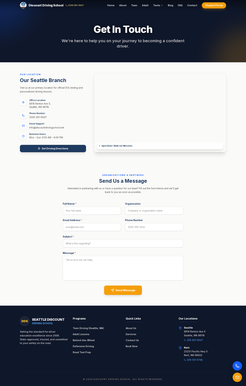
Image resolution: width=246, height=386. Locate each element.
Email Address (72, 220)
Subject (68, 236)
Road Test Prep (82, 352)
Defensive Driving (83, 346)
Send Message (125, 290)
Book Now (132, 346)
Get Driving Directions (55, 148)
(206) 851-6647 (76, 5)
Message (69, 253)
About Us (131, 328)
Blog (170, 5)
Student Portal (214, 5)
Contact (192, 5)
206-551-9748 (195, 359)
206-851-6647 (195, 340)
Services (131, 334)
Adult (145, 5)
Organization (133, 203)
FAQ (180, 5)
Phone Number (134, 220)
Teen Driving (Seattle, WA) (88, 328)
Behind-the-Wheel (84, 340)
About (123, 5)
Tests (156, 5)
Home (110, 5)
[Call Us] (237, 366)
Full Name (69, 203)
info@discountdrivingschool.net (46, 127)
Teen (134, 5)
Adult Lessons (81, 334)
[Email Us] (237, 377)
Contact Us (132, 340)
